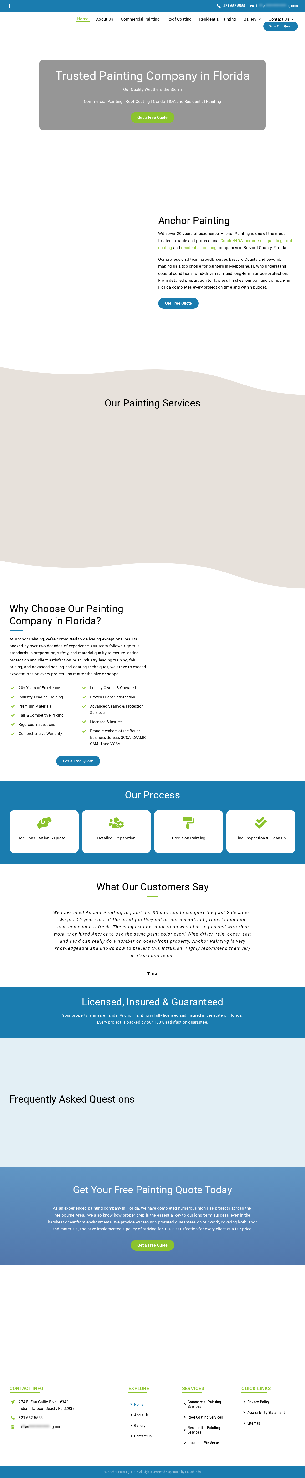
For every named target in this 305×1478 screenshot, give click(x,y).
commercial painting (264, 240)
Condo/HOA (231, 240)
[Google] (17, 6)
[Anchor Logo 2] (31, 16)
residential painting (199, 247)
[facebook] (9, 6)
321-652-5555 (31, 1418)
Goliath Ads (193, 1472)
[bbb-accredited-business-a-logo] (33, 1438)
